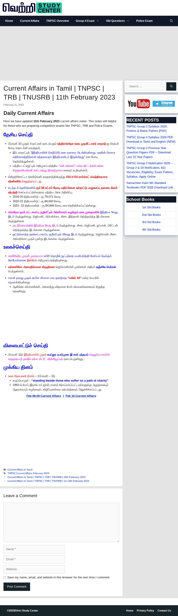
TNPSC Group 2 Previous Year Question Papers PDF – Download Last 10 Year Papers (148, 152)
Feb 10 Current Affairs (81, 396)
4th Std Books (151, 229)
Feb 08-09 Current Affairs (43, 396)
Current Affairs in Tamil (19, 469)
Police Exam (144, 20)
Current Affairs (29, 20)
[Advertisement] (89, 52)
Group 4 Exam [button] (85, 20)
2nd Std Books (151, 214)
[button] (171, 21)
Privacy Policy (145, 610)
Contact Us (164, 610)
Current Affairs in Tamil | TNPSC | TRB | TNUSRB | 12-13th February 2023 (48, 481)
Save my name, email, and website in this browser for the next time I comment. (58, 577)
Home (9, 20)
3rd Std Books (151, 222)
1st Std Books (151, 207)
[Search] (171, 86)
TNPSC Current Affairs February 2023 (28, 473)
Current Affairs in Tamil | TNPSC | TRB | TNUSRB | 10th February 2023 (46, 477)
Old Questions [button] (115, 20)
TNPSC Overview (57, 20)
